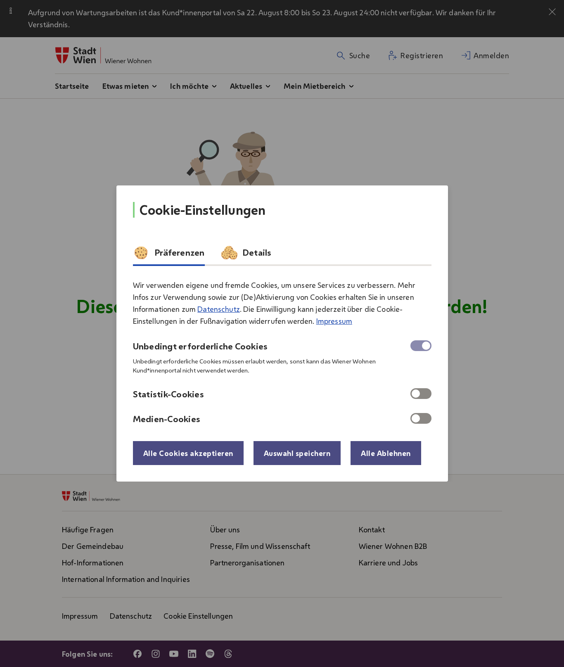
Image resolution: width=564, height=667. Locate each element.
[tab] (169, 255)
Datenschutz (218, 309)
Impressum (334, 321)
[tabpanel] (282, 349)
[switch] (420, 393)
